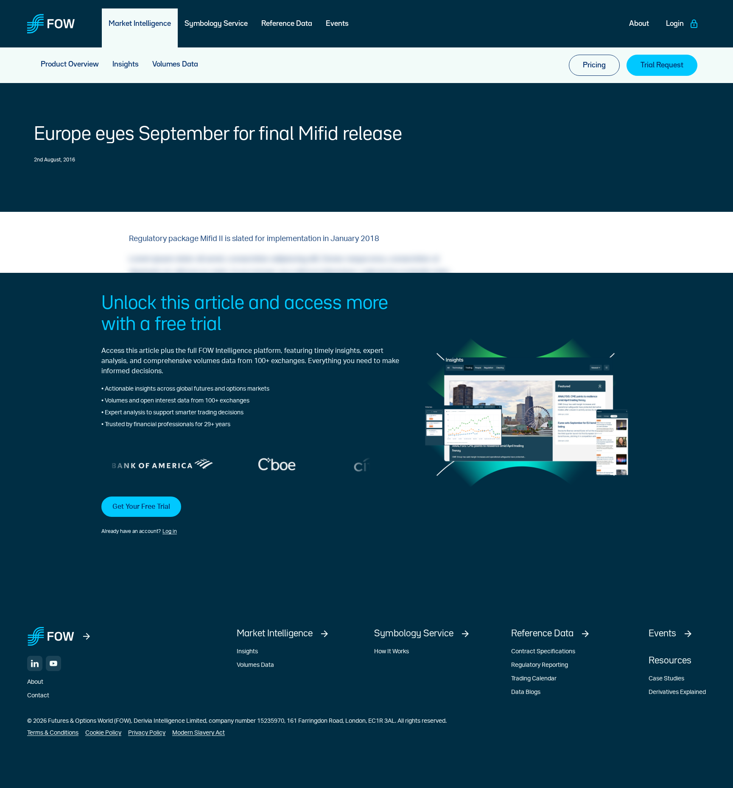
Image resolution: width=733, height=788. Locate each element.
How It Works (391, 652)
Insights (247, 652)
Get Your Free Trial (141, 506)
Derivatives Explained (677, 692)
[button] (250, 516)
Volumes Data (255, 665)
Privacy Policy (146, 733)
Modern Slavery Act (198, 733)
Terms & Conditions (52, 733)
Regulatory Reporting (539, 665)
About (35, 682)
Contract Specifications (543, 652)
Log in (169, 531)
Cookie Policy (103, 733)
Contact (38, 696)
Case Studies (666, 679)
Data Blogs (525, 692)
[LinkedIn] (34, 663)
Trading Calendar (534, 679)
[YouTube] (53, 663)
